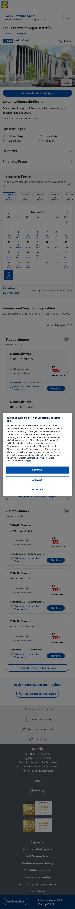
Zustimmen (37, 470)
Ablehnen (37, 489)
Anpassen (37, 479)
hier (29, 461)
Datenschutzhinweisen (37, 458)
